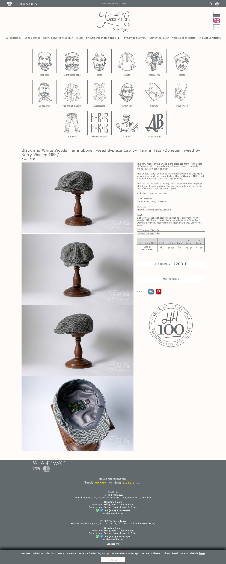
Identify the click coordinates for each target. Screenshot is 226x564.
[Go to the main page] (113, 22)
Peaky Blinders (164, 222)
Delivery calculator (159, 38)
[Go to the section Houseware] (182, 92)
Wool (139, 225)
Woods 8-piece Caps (183, 220)
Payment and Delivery (134, 38)
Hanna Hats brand (181, 217)
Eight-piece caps (145, 217)
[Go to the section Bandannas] (44, 92)
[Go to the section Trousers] (72, 123)
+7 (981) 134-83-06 (117, 536)
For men (150, 222)
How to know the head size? (58, 38)
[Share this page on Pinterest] (158, 293)
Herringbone (165, 220)
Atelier (79, 38)
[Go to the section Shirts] (127, 61)
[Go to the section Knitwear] (127, 92)
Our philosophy (13, 38)
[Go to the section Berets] (182, 61)
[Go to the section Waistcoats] (99, 92)
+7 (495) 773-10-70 (117, 510)
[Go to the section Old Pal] (127, 123)
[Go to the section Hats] (99, 61)
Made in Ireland (181, 222)
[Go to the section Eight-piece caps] (72, 61)
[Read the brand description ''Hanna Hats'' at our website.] (171, 325)
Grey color (196, 222)
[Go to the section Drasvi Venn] (154, 123)
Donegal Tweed (163, 217)
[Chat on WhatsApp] (97, 510)
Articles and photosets (183, 38)
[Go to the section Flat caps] (44, 61)
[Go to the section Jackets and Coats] (72, 92)
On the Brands (32, 38)
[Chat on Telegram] (101, 510)
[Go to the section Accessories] (154, 61)
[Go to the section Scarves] (154, 92)
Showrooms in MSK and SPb (103, 38)
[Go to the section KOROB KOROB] (99, 123)
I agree (113, 559)
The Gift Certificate (209, 38)
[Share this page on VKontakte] (151, 293)
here (202, 553)
